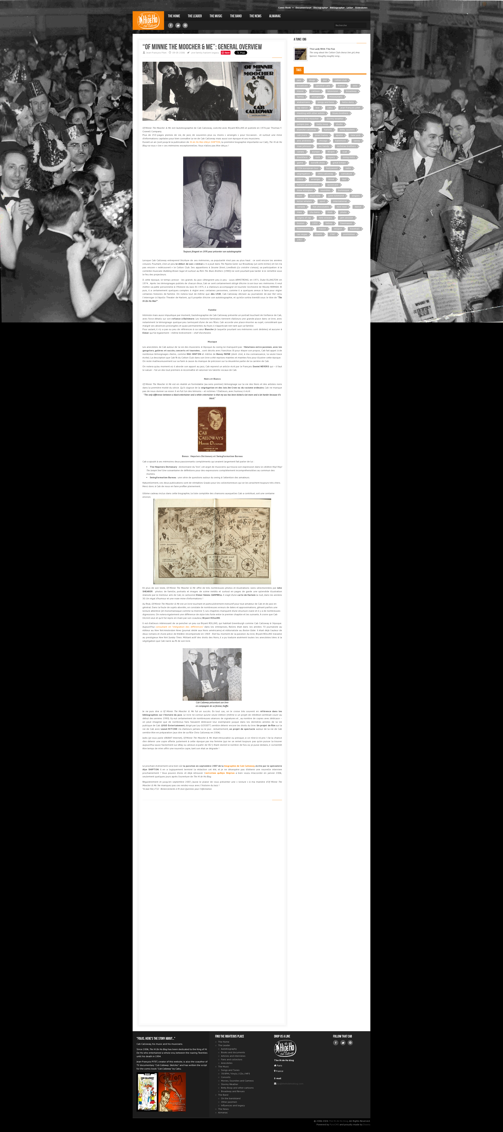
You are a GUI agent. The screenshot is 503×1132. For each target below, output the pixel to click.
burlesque (343, 190)
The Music (216, 16)
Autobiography (229, 1048)
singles (356, 195)
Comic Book (284, 7)
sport (322, 201)
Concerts (225, 1077)
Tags (298, 70)
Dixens (366, 1124)
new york (355, 135)
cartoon (315, 91)
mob (330, 212)
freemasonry (304, 228)
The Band (236, 16)
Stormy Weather (229, 1084)
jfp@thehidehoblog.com (289, 1083)
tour (344, 179)
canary (300, 151)
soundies (325, 190)
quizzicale (332, 184)
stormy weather (335, 118)
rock (317, 157)
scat (344, 151)
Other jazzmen (229, 1101)
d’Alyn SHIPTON (205, 141)
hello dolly (348, 102)
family (199, 52)
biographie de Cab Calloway (239, 765)
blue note (315, 195)
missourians (335, 96)
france (341, 85)
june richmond (336, 195)
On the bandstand (230, 1098)
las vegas (302, 234)
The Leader (195, 16)
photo (343, 212)
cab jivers (302, 135)
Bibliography (337, 7)
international (340, 201)
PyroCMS (334, 1124)
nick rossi (342, 206)
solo (355, 85)
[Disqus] (212, 859)
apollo (339, 135)
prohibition (349, 234)
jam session (346, 217)
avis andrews (304, 140)
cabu (330, 107)
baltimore (340, 140)
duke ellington (305, 190)
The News (255, 16)
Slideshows (361, 7)
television (333, 91)
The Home (174, 16)
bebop (329, 223)
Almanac (275, 16)
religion (338, 228)
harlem (207, 52)
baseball (355, 228)
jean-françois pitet (350, 107)
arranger (315, 179)
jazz (299, 80)
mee (299, 212)
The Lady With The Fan (322, 48)
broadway (351, 91)
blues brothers (340, 113)
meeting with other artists (311, 113)
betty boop (322, 124)
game (300, 162)
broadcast (302, 85)
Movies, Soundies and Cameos (237, 1080)
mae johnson (304, 146)
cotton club (341, 80)
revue (331, 179)
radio (348, 168)
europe (316, 151)
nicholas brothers (346, 146)
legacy (215, 52)
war (317, 107)
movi (299, 195)
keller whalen (304, 201)
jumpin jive (303, 124)
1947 (332, 234)
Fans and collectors (231, 1059)
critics (300, 179)
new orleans (325, 217)
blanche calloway (306, 129)
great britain (339, 162)
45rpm (331, 151)
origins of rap (304, 217)
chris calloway (325, 173)
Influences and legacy (233, 1105)
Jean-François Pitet (156, 52)
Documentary (303, 7)
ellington (316, 96)
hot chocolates (321, 206)
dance (358, 206)
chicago (323, 140)
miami (318, 234)
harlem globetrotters (308, 184)
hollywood (332, 168)
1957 (299, 239)
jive (193, 52)
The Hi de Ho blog (148, 20)
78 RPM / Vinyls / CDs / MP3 (235, 1073)
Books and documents (233, 1052)
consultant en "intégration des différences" (179, 626)
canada (301, 206)
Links (349, 7)
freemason (346, 223)
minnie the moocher (308, 118)
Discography (320, 7)
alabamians (303, 102)
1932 (315, 223)
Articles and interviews (233, 1055)
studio (339, 124)
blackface (302, 157)
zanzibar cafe (323, 85)
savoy (357, 140)
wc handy (324, 146)
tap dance (302, 107)
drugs (312, 80)
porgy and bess (326, 102)
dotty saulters (347, 129)
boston (300, 223)
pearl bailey (321, 135)
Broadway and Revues (233, 1091)
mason (322, 228)
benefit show (318, 162)
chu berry (315, 212)
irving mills (349, 157)
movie (300, 91)
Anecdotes (226, 1062)
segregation (303, 173)
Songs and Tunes (230, 1070)
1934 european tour (307, 168)
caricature (346, 173)
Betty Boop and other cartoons (237, 1087)
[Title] (300, 54)
